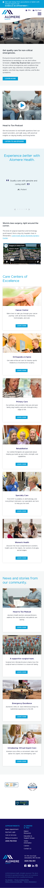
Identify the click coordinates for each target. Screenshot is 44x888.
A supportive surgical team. (22, 659)
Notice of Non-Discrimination (13, 881)
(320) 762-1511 (29, 861)
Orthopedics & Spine (22, 357)
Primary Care (22, 402)
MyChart (38, 10)
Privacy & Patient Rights (22, 880)
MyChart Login (10, 832)
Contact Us (27, 849)
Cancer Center (22, 310)
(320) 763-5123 (11, 841)
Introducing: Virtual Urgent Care (22, 748)
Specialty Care (22, 495)
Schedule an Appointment (16, 6)
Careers (26, 846)
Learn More (21, 326)
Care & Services (10, 835)
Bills (29, 10)
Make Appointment (11, 829)
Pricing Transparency (30, 881)
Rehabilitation (22, 448)
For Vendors (9, 880)
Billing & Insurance (11, 838)
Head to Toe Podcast (22, 612)
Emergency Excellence (22, 703)
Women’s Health (22, 542)
